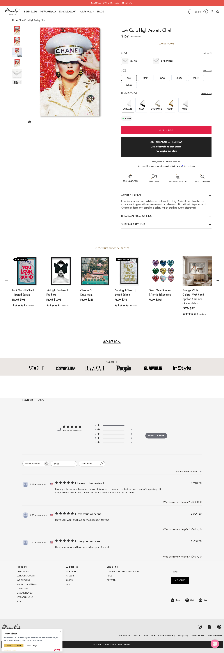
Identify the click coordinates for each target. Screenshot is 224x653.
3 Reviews (64, 305)
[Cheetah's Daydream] (95, 271)
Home (15, 20)
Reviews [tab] (27, 400)
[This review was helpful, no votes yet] (193, 502)
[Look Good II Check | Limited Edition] (26, 271)
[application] (215, 644)
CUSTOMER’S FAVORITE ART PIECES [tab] (112, 248)
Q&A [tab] (40, 400)
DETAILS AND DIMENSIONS (136, 216)
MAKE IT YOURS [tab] (166, 43)
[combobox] (198, 11)
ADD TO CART (166, 130)
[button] (218, 280)
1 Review (30, 305)
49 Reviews (201, 314)
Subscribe (179, 580)
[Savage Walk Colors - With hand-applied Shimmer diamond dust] (197, 271)
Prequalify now (189, 166)
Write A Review (156, 435)
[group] (70, 79)
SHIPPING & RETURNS (133, 224)
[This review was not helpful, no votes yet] (198, 502)
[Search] (204, 11)
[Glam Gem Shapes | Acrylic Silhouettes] (163, 271)
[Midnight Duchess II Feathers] (61, 271)
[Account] (212, 11)
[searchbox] (33, 463)
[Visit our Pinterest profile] (219, 626)
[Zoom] (29, 122)
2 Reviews (132, 305)
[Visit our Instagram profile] (199, 626)
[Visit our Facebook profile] (209, 626)
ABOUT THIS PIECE (131, 195)
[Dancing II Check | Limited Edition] (129, 271)
